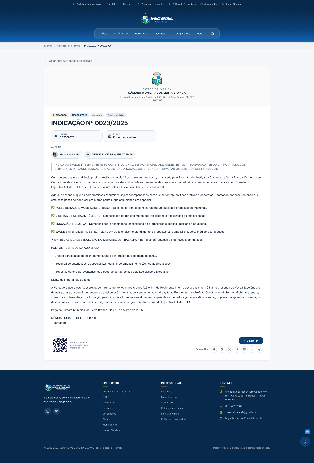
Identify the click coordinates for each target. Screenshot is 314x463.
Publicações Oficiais (172, 408)
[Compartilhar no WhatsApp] (214, 349)
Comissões (167, 402)
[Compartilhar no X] (229, 349)
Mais (199, 33)
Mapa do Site (110, 424)
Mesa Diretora (169, 397)
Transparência (182, 33)
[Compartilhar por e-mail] (244, 349)
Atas (105, 419)
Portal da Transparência (116, 391)
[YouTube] (56, 411)
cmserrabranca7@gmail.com (241, 412)
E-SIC (106, 397)
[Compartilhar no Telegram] (237, 349)
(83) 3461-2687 (233, 406)
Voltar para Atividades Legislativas (70, 60)
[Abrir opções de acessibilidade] (305, 441)
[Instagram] (47, 411)
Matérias (140, 33)
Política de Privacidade (174, 419)
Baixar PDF (253, 340)
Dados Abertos (111, 430)
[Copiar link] (252, 349)
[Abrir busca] (212, 33)
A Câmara (119, 33)
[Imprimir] (260, 349)
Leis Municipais (170, 413)
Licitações (161, 33)
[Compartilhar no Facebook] (222, 349)
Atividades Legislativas (68, 45)
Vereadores (109, 413)
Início (104, 33)
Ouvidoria (108, 402)
